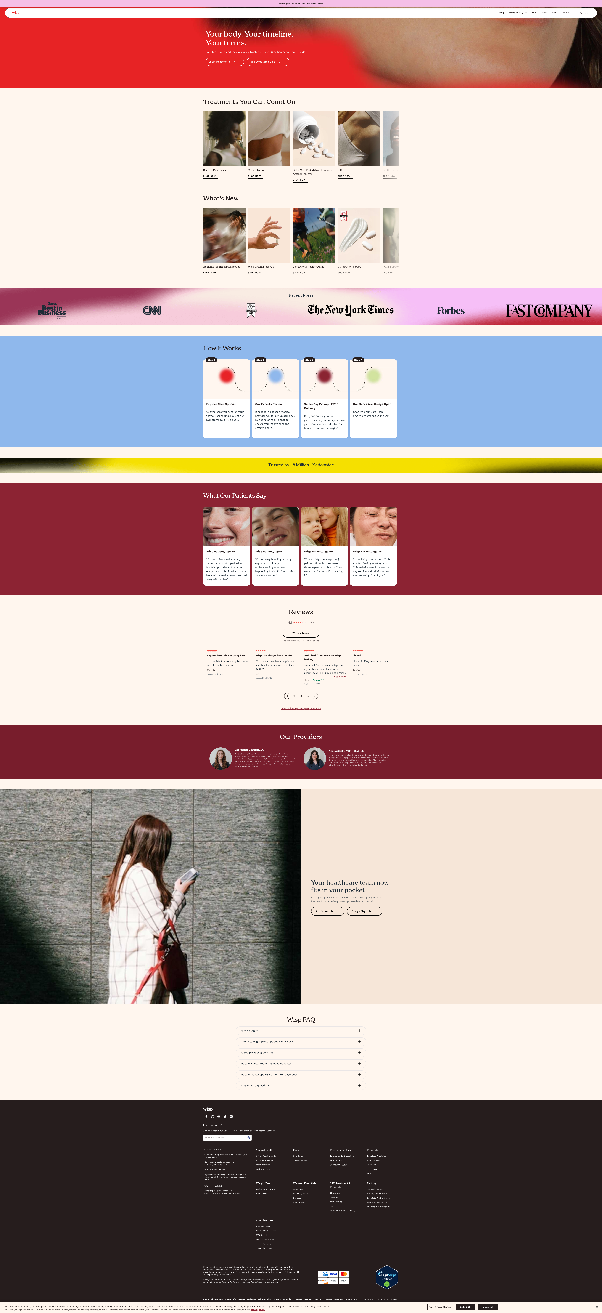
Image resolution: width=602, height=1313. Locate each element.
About (565, 13)
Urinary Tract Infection (266, 1156)
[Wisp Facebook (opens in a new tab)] (206, 1116)
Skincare (297, 1198)
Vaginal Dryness (263, 1169)
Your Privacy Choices (440, 1307)
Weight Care (263, 1184)
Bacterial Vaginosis (264, 1160)
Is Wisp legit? (249, 1030)
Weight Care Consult (265, 1189)
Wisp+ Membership (265, 1244)
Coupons (328, 1299)
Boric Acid (371, 1165)
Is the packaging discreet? (258, 1052)
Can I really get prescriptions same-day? (267, 1041)
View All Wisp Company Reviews (301, 708)
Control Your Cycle (338, 1165)
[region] (301, 1307)
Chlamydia (335, 1193)
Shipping (308, 1299)
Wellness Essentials (304, 1184)
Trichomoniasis (336, 1202)
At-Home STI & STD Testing (342, 1210)
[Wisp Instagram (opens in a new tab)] (212, 1116)
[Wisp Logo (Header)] (15, 12)
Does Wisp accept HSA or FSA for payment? (269, 1074)
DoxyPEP (334, 1206)
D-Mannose (372, 1169)
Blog (554, 13)
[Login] (586, 13)
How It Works (539, 13)
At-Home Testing (263, 1226)
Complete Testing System (378, 1198)
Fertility (372, 1184)
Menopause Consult (265, 1239)
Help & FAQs (351, 1299)
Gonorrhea (335, 1197)
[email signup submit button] (249, 1138)
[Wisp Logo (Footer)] (208, 1109)
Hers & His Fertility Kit (377, 1202)
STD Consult (261, 1235)
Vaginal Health (264, 1150)
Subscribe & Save (264, 1248)
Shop (502, 13)
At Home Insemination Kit (378, 1207)
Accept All (488, 1307)
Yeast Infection (263, 1165)
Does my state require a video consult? (266, 1063)
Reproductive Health (342, 1150)
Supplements (299, 1202)
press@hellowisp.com (222, 1191)
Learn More (234, 1193)
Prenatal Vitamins (375, 1189)
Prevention (373, 1150)
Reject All (465, 1307)
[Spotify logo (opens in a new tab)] (231, 1116)
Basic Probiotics (374, 1160)
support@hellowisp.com (215, 1164)
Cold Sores (298, 1156)
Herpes (297, 1150)
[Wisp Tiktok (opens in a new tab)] (225, 1116)
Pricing (318, 1299)
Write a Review (300, 633)
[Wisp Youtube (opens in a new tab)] (219, 1116)
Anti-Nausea (261, 1194)
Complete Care (264, 1221)
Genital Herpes (300, 1160)
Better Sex (298, 1189)
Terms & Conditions (247, 1299)
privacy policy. (258, 1309)
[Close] (597, 1307)
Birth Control (336, 1160)
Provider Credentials (283, 1299)
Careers (298, 1299)
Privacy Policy (264, 1299)
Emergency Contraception (342, 1156)
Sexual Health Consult (266, 1231)
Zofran (370, 1173)
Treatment (339, 1299)
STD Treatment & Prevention (340, 1185)
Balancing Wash (300, 1194)
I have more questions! (255, 1085)
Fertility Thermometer (377, 1194)
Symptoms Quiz (518, 13)
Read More (340, 676)
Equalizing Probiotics (376, 1156)
